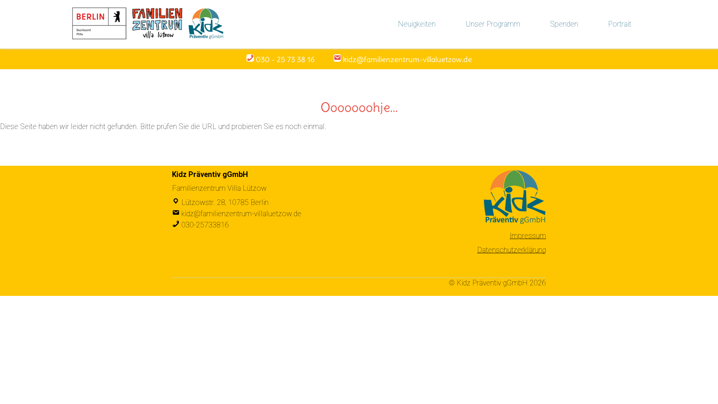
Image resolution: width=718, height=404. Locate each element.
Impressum (528, 236)
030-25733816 (205, 225)
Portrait (619, 24)
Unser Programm (493, 24)
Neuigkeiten (417, 24)
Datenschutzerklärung (511, 250)
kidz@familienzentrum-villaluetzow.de (241, 213)
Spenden (564, 24)
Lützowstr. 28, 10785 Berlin (225, 202)
